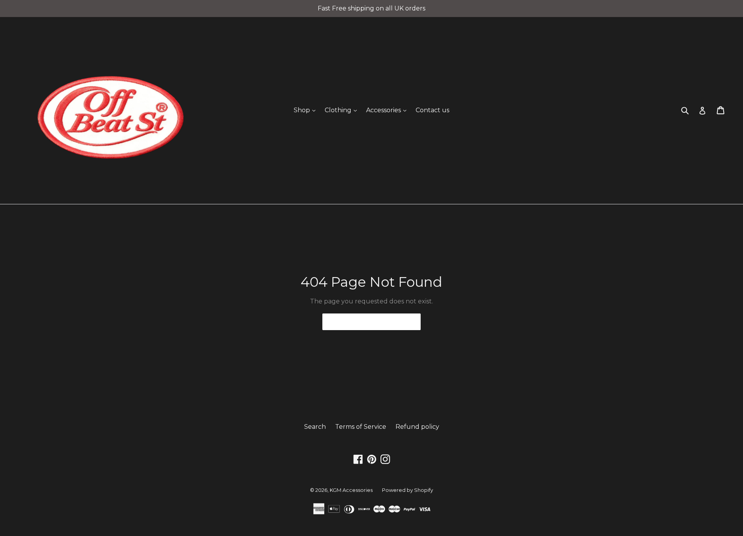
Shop (306, 110)
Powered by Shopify (407, 490)
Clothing (343, 110)
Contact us (432, 110)
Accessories (388, 110)
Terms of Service (360, 426)
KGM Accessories (351, 490)
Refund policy (417, 426)
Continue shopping (366, 321)
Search (315, 426)
